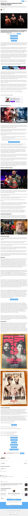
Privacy (13, 510)
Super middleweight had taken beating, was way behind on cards (9, 484)
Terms (15, 510)
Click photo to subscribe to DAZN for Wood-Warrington (14, 123)
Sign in (26, 1)
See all (2, 498)
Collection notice (19, 510)
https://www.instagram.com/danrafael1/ (12, 432)
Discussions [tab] (6, 481)
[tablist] (4, 468)
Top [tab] (1, 481)
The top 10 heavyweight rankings (6, 488)
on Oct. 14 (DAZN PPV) (16, 280)
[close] (21, 490)
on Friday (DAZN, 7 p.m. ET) (12, 290)
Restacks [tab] (5, 468)
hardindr (3, 475)
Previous (3, 463)
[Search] (26, 482)
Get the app (22, 453)
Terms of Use (17, 501)
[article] (14, 485)
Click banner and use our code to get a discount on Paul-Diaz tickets (14, 69)
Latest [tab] (3, 481)
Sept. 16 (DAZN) (8, 272)
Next (25, 463)
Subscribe (23, 1)
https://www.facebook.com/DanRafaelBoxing (12, 435)
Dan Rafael (3, 9)
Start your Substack (12, 512)
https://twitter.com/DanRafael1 (10, 433)
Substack (10, 514)
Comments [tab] (2, 468)
